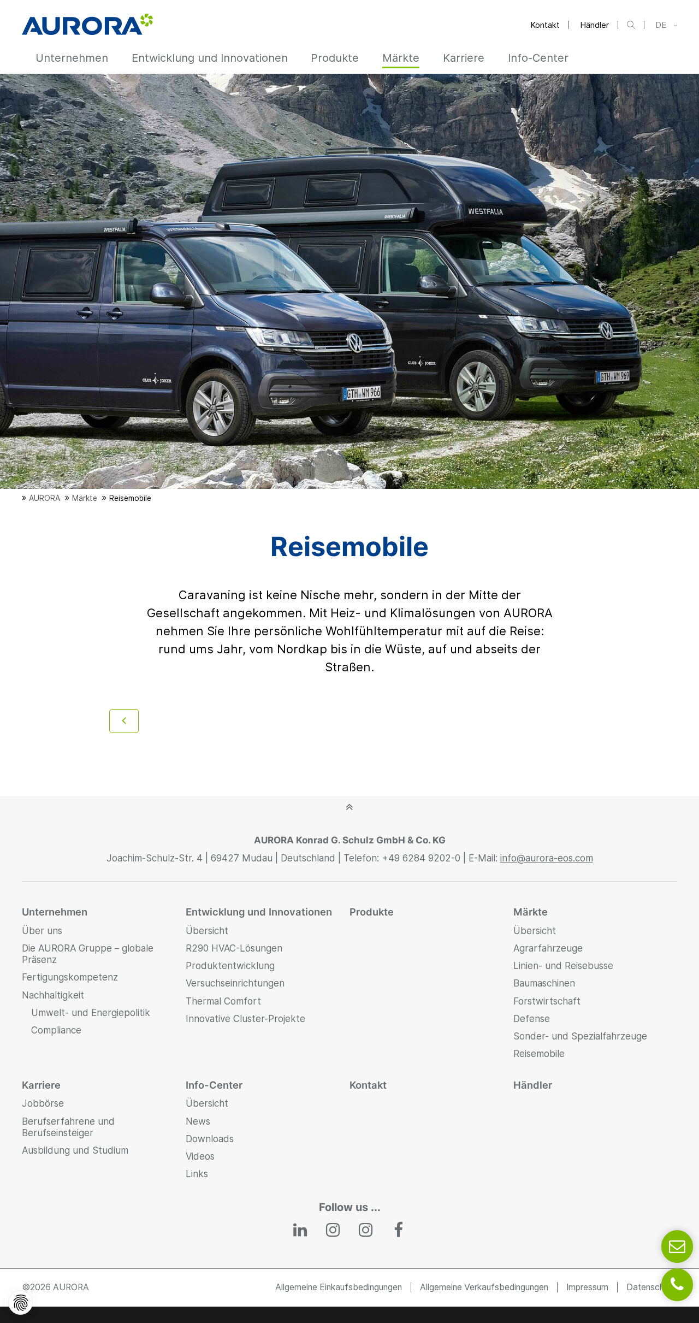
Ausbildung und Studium (75, 1150)
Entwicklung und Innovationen (259, 912)
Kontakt (545, 25)
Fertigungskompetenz (70, 977)
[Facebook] (398, 1230)
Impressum (587, 1287)
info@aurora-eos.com (546, 858)
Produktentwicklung (230, 965)
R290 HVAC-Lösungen (234, 948)
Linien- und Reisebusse (563, 965)
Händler (594, 25)
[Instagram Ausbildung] (366, 1230)
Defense (531, 1018)
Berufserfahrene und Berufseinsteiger (68, 1127)
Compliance (56, 1030)
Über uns (42, 930)
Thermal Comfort (223, 1001)
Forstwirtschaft (546, 1001)
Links (197, 1173)
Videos (200, 1156)
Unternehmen (54, 912)
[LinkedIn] (301, 1230)
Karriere (41, 1085)
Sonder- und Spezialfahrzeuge (580, 1036)
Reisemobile (539, 1053)
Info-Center (214, 1085)
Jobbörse (43, 1103)
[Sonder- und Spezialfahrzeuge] (124, 721)
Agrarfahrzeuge (548, 948)
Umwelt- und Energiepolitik (90, 1012)
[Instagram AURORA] (333, 1230)
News (198, 1121)
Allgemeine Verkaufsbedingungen (484, 1287)
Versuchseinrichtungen (235, 983)
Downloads (210, 1138)
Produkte (372, 912)
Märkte (530, 912)
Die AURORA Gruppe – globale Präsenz (87, 954)
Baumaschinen (544, 983)
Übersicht (207, 930)
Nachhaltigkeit (53, 995)
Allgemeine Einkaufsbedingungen (338, 1287)
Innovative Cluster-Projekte (245, 1018)
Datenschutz (651, 1287)
